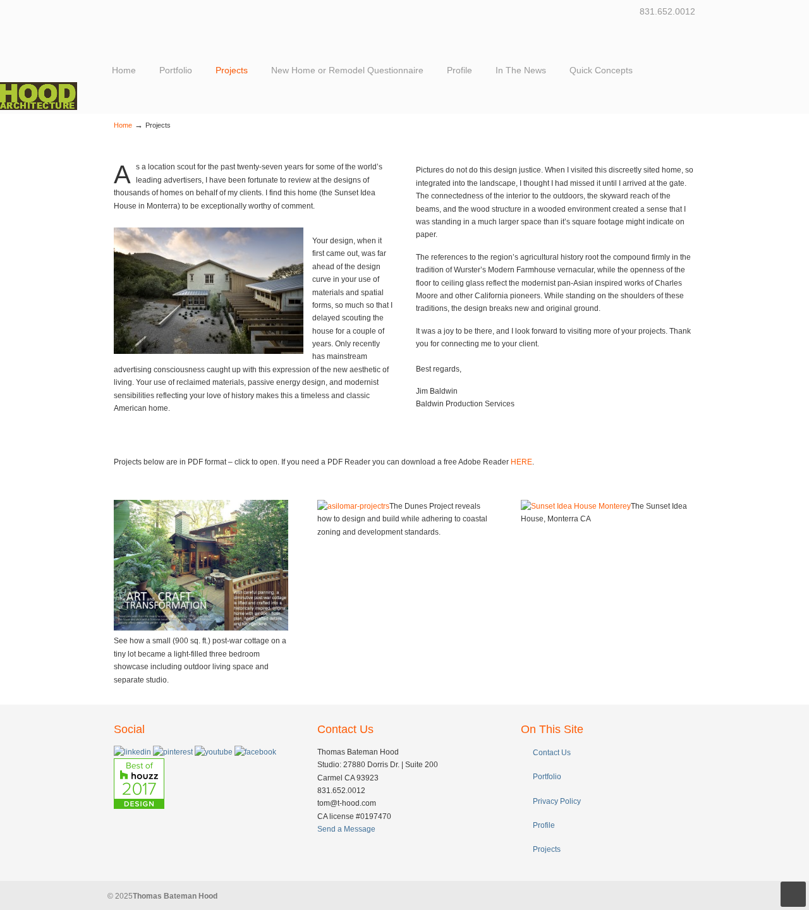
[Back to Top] (793, 894)
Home (123, 125)
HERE (521, 462)
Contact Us (552, 752)
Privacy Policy (557, 801)
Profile (544, 825)
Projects (547, 849)
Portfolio (547, 776)
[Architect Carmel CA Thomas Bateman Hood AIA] (38, 107)
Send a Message (346, 829)
